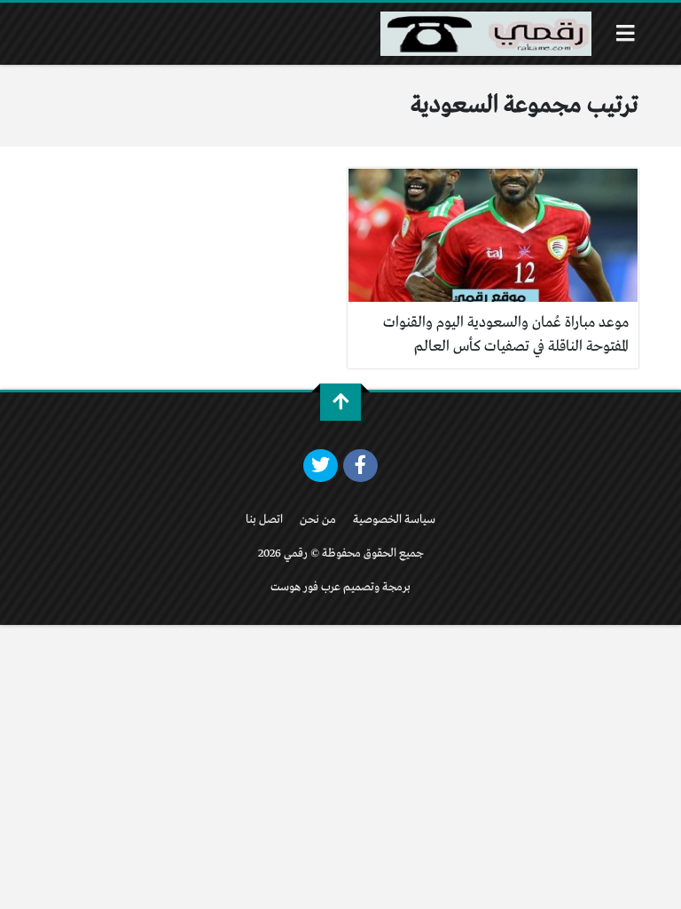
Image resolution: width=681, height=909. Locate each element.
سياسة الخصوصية (394, 519)
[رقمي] (485, 34)
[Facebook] (360, 466)
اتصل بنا (264, 519)
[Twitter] (320, 466)
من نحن (318, 519)
